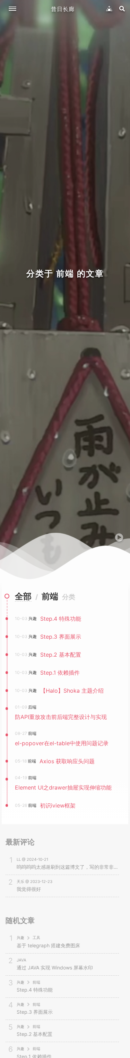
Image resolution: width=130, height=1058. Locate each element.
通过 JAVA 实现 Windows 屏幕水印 (55, 967)
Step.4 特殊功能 (35, 990)
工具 (36, 937)
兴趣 (32, 618)
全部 (23, 596)
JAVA (21, 960)
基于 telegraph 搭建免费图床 (48, 945)
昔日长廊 (63, 9)
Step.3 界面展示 (35, 1012)
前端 (32, 733)
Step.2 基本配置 (34, 1034)
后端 (32, 707)
